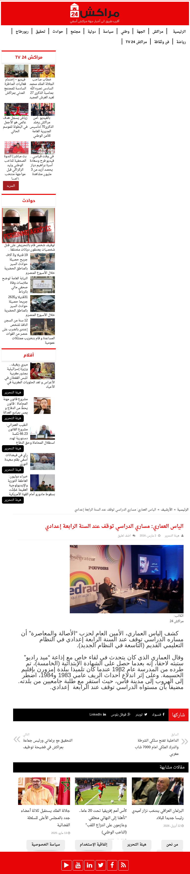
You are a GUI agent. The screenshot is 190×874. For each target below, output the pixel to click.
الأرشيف (166, 510)
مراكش (157, 31)
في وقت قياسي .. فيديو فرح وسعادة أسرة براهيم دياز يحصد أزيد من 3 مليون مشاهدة (42, 165)
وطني (125, 31)
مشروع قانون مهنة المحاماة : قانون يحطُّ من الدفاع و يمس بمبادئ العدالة (15, 406)
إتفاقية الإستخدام (93, 844)
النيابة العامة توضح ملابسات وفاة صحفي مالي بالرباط (15, 285)
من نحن (172, 844)
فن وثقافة (161, 42)
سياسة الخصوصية (45, 844)
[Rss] (123, 865)
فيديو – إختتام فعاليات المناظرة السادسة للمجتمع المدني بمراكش (15, 86)
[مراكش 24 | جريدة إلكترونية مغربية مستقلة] (95, 15)
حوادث (57, 31)
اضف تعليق (124, 536)
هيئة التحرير (12, 392)
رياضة (181, 42)
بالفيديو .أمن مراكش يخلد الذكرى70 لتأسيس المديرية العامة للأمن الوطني (42, 127)
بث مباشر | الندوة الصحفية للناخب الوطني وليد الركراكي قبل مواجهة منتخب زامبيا (15, 167)
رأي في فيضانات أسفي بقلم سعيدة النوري (16, 459)
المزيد (11, 185)
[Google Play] (66, 865)
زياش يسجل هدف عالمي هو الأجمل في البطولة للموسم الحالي (15, 124)
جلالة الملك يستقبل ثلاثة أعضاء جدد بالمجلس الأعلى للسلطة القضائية (45, 818)
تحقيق (40, 31)
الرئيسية (179, 31)
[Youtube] (78, 865)
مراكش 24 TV (136, 42)
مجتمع (75, 31)
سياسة (108, 31)
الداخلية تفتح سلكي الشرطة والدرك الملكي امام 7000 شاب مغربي (157, 744)
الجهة (141, 31)
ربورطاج (22, 31)
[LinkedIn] (89, 865)
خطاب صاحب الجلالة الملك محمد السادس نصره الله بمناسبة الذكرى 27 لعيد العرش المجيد (41, 89)
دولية (92, 31)
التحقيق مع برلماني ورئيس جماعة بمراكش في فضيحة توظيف (47, 741)
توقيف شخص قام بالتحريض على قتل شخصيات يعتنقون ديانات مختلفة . (29, 247)
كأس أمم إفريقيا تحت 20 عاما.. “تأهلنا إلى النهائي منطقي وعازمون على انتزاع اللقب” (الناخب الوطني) (103, 821)
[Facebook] (112, 865)
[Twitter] (100, 865)
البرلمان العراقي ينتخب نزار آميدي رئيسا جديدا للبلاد (158, 814)
